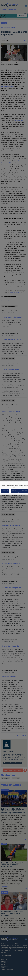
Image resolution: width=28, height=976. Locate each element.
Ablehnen (14, 490)
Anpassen (5, 490)
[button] (26, 6)
